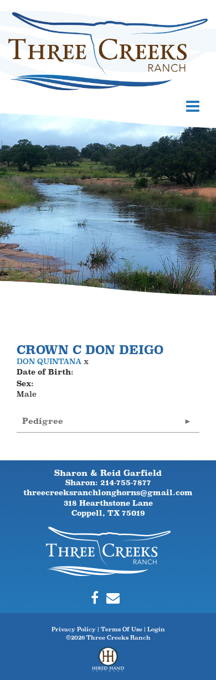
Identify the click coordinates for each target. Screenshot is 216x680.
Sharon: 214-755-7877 (108, 482)
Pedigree (42, 420)
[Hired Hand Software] (108, 663)
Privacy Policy (74, 629)
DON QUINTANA (49, 361)
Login (156, 629)
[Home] (108, 550)
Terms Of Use (121, 629)
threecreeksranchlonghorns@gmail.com (108, 492)
